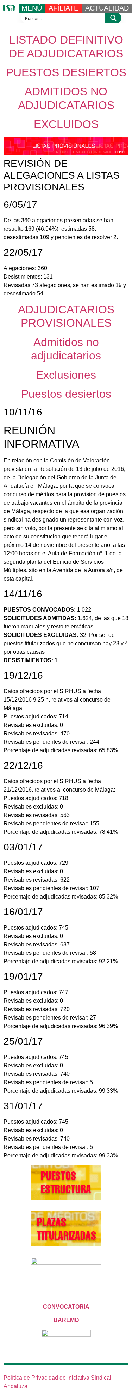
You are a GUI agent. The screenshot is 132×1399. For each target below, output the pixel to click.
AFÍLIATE (63, 8)
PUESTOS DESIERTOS (66, 72)
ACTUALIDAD (107, 8)
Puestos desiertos (66, 394)
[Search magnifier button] (113, 18)
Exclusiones (66, 375)
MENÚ (31, 8)
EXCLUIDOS (66, 124)
